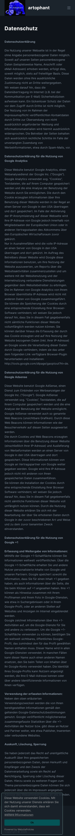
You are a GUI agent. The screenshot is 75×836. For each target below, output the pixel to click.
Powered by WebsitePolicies (19, 829)
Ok (32, 822)
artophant (39, 7)
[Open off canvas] (68, 7)
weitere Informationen (18, 814)
